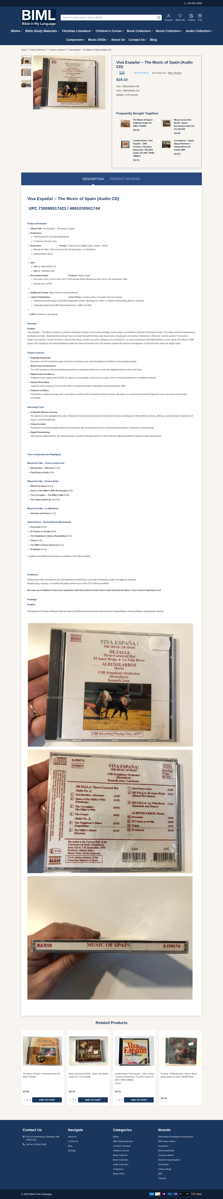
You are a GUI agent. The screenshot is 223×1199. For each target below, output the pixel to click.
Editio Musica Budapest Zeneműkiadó (175, 1137)
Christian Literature (76, 31)
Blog (153, 39)
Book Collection (139, 31)
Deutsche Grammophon (169, 1160)
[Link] (38, 18)
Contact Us (137, 39)
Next (205, 1067)
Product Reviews (125, 179)
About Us (118, 39)
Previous (18, 1067)
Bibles (15, 31)
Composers (74, 39)
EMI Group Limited (166, 1141)
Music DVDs (97, 39)
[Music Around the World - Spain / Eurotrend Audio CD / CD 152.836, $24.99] (88, 1051)
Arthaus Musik (164, 1169)
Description (93, 179)
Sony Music (163, 1164)
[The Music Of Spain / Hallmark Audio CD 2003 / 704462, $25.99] (42, 1051)
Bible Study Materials (41, 31)
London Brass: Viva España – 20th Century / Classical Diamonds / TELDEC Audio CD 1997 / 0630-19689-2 (134, 1077)
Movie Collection (168, 31)
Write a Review (175, 73)
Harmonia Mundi (165, 1155)
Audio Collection (198, 31)
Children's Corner (109, 31)
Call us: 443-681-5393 (36, 1144)
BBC (160, 1174)
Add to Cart (47, 1100)
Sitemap (71, 1151)
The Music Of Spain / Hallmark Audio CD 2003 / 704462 (143, 123)
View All (162, 1178)
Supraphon (163, 1146)
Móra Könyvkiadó (166, 1151)
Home (24, 50)
